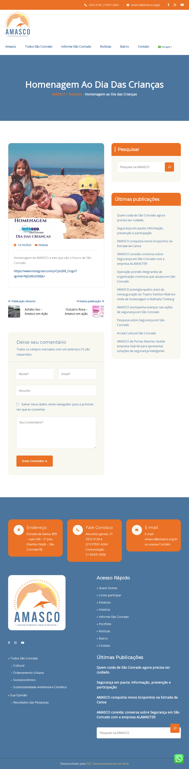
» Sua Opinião (17, 695)
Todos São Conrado (38, 46)
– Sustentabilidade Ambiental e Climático (39, 687)
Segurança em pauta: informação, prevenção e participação (140, 230)
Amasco (10, 46)
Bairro (124, 46)
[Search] (169, 167)
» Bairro (102, 638)
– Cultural (17, 665)
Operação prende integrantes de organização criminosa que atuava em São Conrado (146, 276)
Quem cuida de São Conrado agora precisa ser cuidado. (141, 217)
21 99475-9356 (96, 555)
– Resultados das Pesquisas (30, 702)
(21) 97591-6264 (97, 544)
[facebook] (9, 642)
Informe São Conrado (76, 46)
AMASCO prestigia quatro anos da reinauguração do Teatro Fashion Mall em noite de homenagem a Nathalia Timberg (146, 294)
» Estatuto (104, 602)
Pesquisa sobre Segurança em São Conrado (141, 322)
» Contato (103, 646)
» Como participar (109, 595)
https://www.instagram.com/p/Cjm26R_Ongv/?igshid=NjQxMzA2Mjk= (45, 273)
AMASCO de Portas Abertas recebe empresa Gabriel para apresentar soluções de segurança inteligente (141, 346)
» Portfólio (104, 624)
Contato (143, 46)
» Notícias (103, 631)
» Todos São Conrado (23, 658)
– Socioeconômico (23, 680)
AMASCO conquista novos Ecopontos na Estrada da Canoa (144, 243)
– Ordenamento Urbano (27, 673)
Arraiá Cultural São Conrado (136, 333)
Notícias (105, 46)
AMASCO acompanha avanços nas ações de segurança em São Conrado (145, 309)
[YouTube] (22, 642)
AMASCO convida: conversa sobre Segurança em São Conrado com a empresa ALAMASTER (140, 259)
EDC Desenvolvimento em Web (107, 764)
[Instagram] (15, 642)
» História (103, 610)
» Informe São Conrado (113, 617)
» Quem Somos (107, 588)
